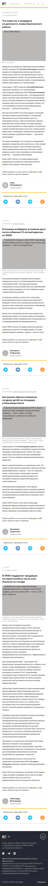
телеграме (32, 172)
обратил (15, 505)
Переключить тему (43, 4)
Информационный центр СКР (24, 392)
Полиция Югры (19, 224)
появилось (6, 329)
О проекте (41, 882)
